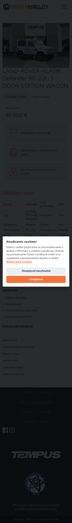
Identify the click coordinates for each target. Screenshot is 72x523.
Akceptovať (36, 279)
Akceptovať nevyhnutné (36, 270)
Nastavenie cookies (19, 261)
